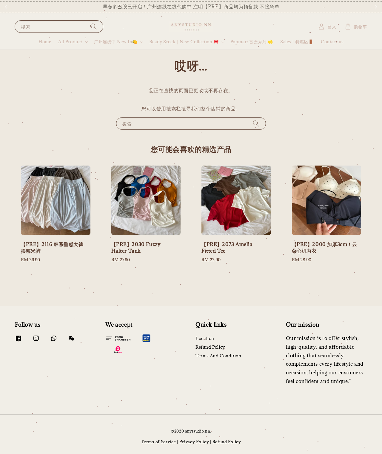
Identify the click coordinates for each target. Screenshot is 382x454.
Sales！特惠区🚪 (297, 41)
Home (44, 41)
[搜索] (93, 26)
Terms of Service (158, 441)
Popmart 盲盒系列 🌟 (251, 41)
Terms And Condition (218, 356)
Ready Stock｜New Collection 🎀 (184, 41)
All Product (70, 41)
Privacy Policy (194, 441)
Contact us (332, 41)
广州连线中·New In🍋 (116, 41)
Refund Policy (210, 347)
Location (204, 338)
